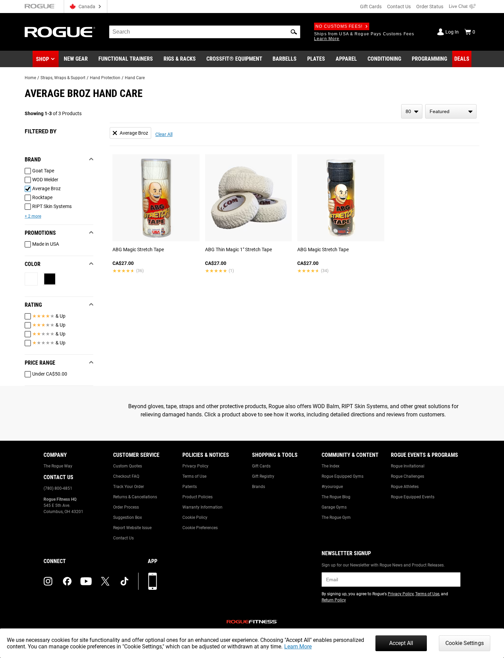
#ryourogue (332, 486)
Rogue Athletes (405, 486)
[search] (204, 31)
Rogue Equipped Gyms (342, 476)
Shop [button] (42, 59)
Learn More (298, 646)
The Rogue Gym (336, 517)
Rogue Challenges (407, 476)
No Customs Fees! (338, 26)
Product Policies (197, 497)
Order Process (126, 507)
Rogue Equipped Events (412, 497)
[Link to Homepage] (60, 32)
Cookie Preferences (200, 527)
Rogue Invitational (407, 466)
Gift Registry (263, 476)
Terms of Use (194, 476)
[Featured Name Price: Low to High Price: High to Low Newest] (451, 111)
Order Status (429, 6)
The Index (330, 466)
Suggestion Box (127, 517)
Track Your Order (128, 486)
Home (30, 77)
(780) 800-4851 (58, 488)
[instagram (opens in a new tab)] (48, 581)
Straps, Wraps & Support (62, 77)
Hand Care (135, 77)
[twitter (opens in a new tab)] (105, 581)
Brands (258, 486)
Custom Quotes (127, 466)
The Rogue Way (58, 466)
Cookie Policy (194, 517)
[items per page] (411, 111)
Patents (189, 486)
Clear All (163, 134)
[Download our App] (152, 581)
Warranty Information (202, 507)
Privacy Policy (195, 466)
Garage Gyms (334, 507)
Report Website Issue (132, 527)
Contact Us (399, 6)
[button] (293, 31)
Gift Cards (371, 6)
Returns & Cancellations (135, 497)
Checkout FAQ (126, 476)
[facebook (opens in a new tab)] (67, 581)
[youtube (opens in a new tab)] (86, 581)
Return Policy (334, 600)
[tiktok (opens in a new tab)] (124, 581)
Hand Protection (105, 77)
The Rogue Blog (336, 497)
